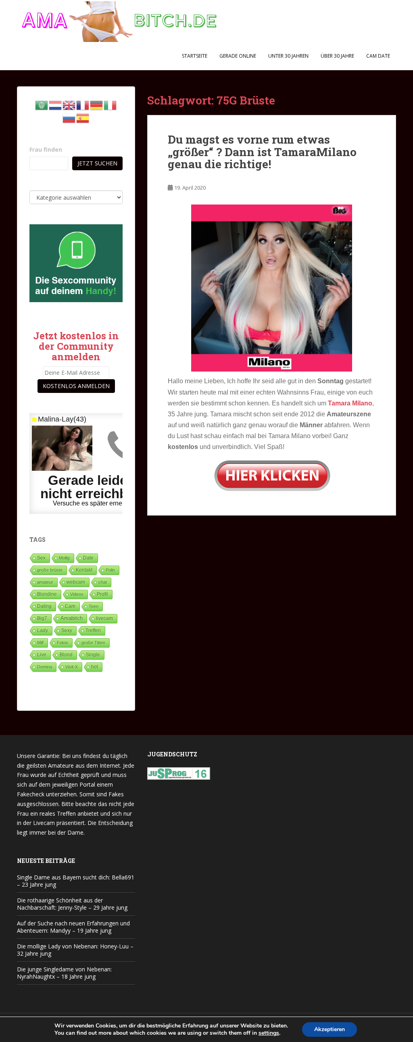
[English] (69, 105)
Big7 (42, 618)
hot (94, 667)
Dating (44, 606)
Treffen (93, 630)
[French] (83, 105)
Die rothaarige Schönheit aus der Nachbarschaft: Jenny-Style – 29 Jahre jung (72, 903)
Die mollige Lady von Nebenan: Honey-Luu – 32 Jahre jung (75, 949)
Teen (93, 606)
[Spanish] (83, 117)
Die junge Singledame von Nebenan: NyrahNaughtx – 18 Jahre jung (64, 972)
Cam (70, 606)
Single (93, 655)
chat (102, 582)
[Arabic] (42, 105)
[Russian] (69, 117)
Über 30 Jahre (337, 55)
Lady (42, 630)
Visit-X (71, 666)
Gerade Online (237, 55)
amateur (45, 582)
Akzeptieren (329, 1029)
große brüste (50, 570)
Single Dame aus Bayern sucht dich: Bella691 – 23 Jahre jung (75, 880)
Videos (76, 594)
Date (88, 558)
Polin (110, 570)
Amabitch (71, 618)
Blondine (47, 594)
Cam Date (378, 55)
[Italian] (110, 105)
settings (269, 1033)
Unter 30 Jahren (288, 55)
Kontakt (84, 570)
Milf (40, 642)
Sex (41, 557)
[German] (97, 105)
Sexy (66, 630)
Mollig (64, 557)
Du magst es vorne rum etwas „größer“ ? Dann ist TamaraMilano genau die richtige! (262, 152)
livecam (104, 618)
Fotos (62, 642)
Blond (66, 654)
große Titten (93, 642)
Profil (102, 594)
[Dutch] (56, 105)
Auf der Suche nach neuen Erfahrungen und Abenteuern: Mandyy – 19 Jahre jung (73, 926)
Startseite (194, 55)
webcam (76, 582)
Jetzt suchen (97, 163)
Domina (44, 666)
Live (41, 654)
